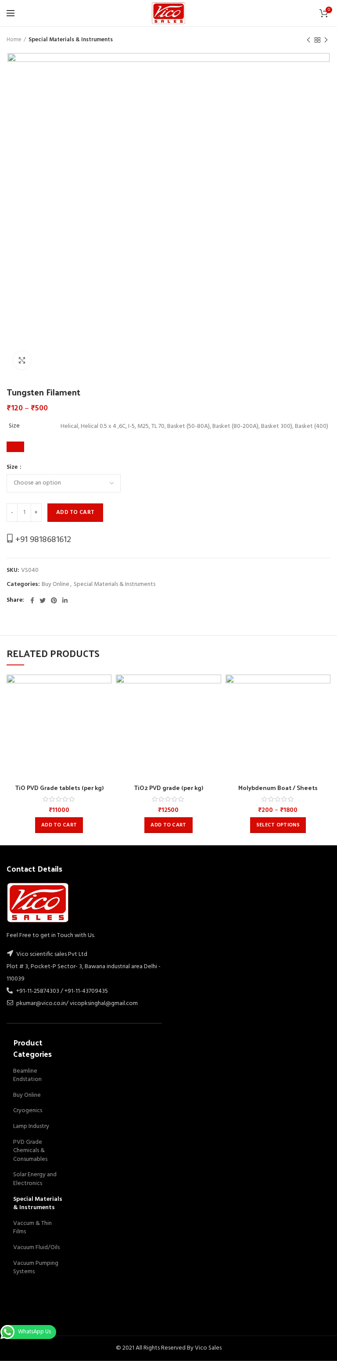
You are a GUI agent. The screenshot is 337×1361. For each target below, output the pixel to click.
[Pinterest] (54, 600)
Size (13, 467)
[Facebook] (32, 600)
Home (14, 40)
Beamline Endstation (27, 1075)
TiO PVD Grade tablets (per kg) (59, 788)
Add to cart (75, 512)
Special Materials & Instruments (71, 40)
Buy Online (55, 585)
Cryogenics (27, 1111)
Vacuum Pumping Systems (35, 1267)
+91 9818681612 (42, 540)
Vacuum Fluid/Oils (36, 1247)
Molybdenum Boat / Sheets (278, 788)
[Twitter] (42, 600)
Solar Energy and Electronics (35, 1179)
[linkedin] (65, 600)
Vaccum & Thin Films (32, 1227)
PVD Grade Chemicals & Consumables (30, 1150)
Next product (326, 40)
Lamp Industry (31, 1126)
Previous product (308, 40)
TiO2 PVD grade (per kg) (168, 788)
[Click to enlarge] (22, 360)
